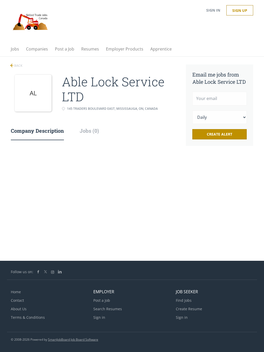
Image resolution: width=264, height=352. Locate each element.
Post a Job (101, 300)
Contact (17, 300)
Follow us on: (22, 271)
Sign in (213, 10)
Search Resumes (107, 308)
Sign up (239, 10)
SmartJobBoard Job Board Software (73, 339)
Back (17, 65)
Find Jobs (184, 300)
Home (16, 291)
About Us (19, 308)
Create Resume (189, 308)
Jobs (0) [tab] (89, 130)
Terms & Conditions (28, 317)
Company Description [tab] (37, 130)
